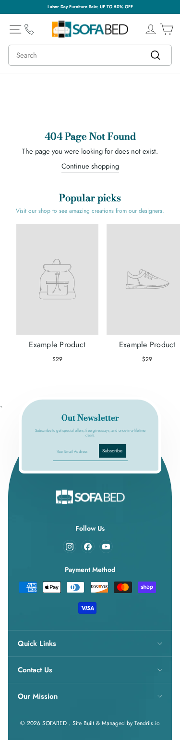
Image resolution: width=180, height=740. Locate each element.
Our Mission (38, 696)
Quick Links (37, 643)
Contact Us (35, 670)
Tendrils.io (147, 723)
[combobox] (90, 55)
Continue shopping (90, 166)
